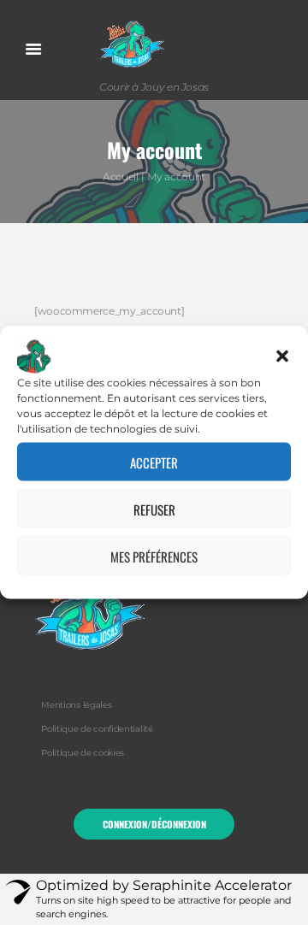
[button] (282, 356)
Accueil (120, 176)
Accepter (154, 461)
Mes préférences (154, 555)
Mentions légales (76, 704)
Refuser (154, 508)
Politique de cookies (82, 752)
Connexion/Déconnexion (154, 824)
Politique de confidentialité (96, 728)
